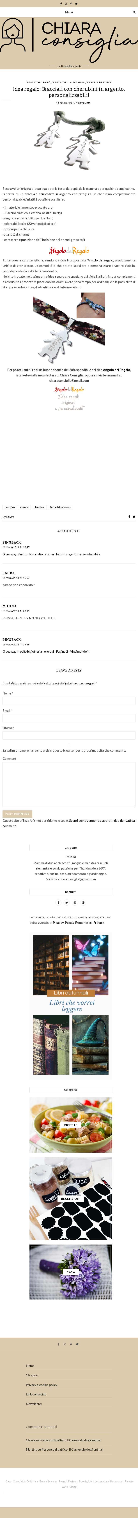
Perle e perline (99, 82)
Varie (65, 1486)
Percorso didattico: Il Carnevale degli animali (70, 1440)
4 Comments (83, 102)
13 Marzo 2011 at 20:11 (16, 611)
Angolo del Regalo (116, 370)
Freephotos (83, 922)
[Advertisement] (69, 463)
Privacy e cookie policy (41, 1385)
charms (24, 507)
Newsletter (34, 1404)
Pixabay (58, 922)
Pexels (69, 922)
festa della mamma (60, 507)
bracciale (10, 507)
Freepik (98, 922)
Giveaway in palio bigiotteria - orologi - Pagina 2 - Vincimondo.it (46, 651)
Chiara (10, 516)
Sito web (9, 728)
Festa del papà (39, 82)
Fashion (72, 1481)
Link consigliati (36, 1394)
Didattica (32, 1481)
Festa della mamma (69, 82)
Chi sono (32, 1375)
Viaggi (73, 1486)
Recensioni (116, 1481)
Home (30, 1366)
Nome (8, 693)
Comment (9, 758)
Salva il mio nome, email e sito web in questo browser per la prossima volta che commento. (64, 750)
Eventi (62, 1481)
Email (7, 710)
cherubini (39, 507)
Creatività (19, 1481)
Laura (9, 573)
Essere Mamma (48, 1481)
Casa (9, 1481)
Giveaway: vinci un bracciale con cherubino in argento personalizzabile (51, 554)
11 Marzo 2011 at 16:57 (16, 577)
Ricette (129, 1481)
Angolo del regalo (100, 260)
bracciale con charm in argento (48, 194)
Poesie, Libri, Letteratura (94, 1481)
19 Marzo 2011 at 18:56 (16, 644)
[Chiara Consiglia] (69, 43)
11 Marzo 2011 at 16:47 (16, 547)
